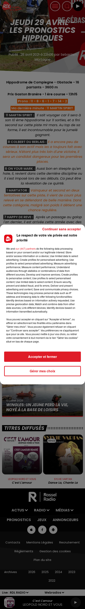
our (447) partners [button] (25, 248)
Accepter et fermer (42, 356)
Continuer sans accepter (61, 229)
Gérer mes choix (42, 371)
